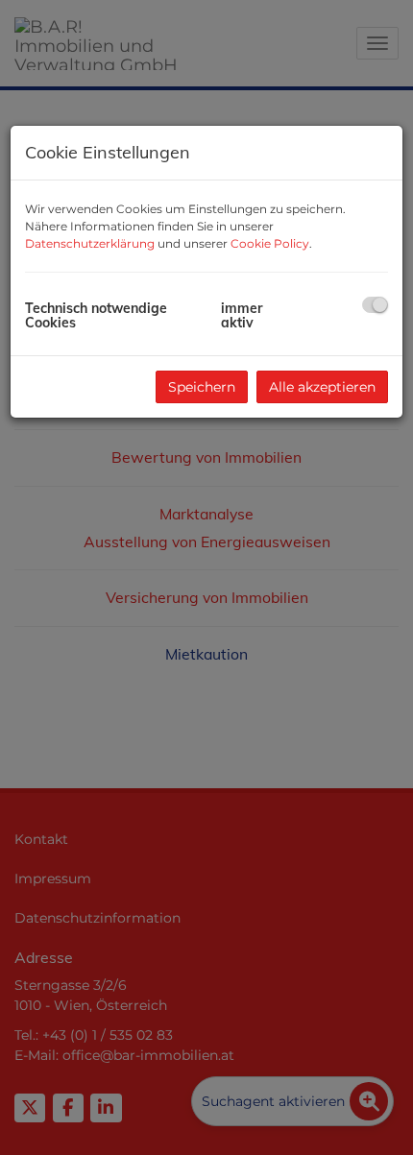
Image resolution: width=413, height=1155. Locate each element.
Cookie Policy (270, 243)
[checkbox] (375, 305)
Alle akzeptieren (322, 387)
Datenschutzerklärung (90, 243)
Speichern (201, 387)
